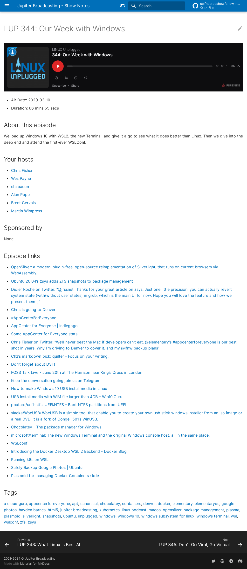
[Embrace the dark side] (122, 6)
